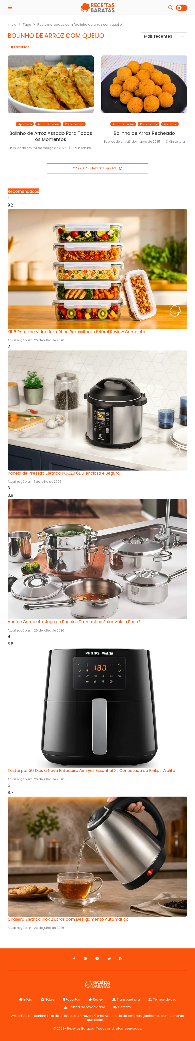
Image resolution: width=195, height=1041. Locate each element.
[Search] (170, 7)
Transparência (128, 999)
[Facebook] (74, 958)
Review (98, 999)
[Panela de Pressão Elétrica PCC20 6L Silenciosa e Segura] (97, 410)
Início (12, 24)
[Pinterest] (85, 958)
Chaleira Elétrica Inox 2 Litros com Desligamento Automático (68, 919)
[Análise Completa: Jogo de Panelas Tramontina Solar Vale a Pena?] (97, 559)
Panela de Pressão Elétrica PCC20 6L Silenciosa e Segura (64, 473)
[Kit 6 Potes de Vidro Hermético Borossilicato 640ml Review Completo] (97, 269)
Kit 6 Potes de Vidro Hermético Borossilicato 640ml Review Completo (76, 332)
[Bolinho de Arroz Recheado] (144, 84)
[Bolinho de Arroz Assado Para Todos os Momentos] (51, 84)
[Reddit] (109, 958)
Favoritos (72, 999)
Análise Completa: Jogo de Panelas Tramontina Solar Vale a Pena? (74, 622)
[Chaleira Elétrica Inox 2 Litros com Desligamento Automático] (97, 857)
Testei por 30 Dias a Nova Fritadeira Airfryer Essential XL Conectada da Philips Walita (91, 770)
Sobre (49, 999)
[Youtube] (97, 958)
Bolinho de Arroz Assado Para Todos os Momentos (50, 136)
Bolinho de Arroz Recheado (144, 133)
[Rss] (120, 958)
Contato (124, 1007)
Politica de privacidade (86, 1007)
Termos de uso (164, 999)
